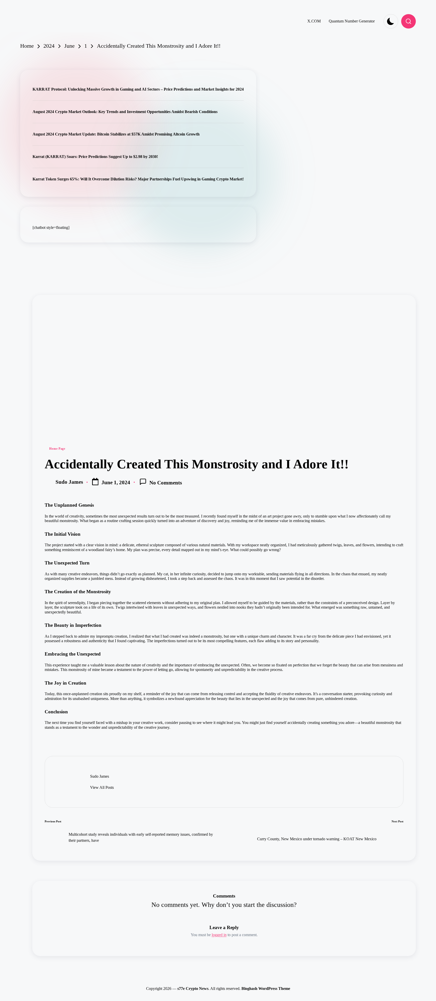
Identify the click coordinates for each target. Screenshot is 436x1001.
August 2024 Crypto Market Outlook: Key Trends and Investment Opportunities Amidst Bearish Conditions (125, 112)
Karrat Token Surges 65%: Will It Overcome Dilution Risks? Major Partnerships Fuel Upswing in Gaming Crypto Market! (138, 179)
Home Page (57, 448)
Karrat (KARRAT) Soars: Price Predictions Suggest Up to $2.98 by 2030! (95, 156)
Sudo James (99, 776)
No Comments (165, 482)
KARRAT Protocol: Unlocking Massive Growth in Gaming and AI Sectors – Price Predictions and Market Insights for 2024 (138, 89)
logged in (219, 935)
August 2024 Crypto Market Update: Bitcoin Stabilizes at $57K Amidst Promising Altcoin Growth (116, 134)
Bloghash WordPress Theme (265, 988)
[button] (102, 787)
